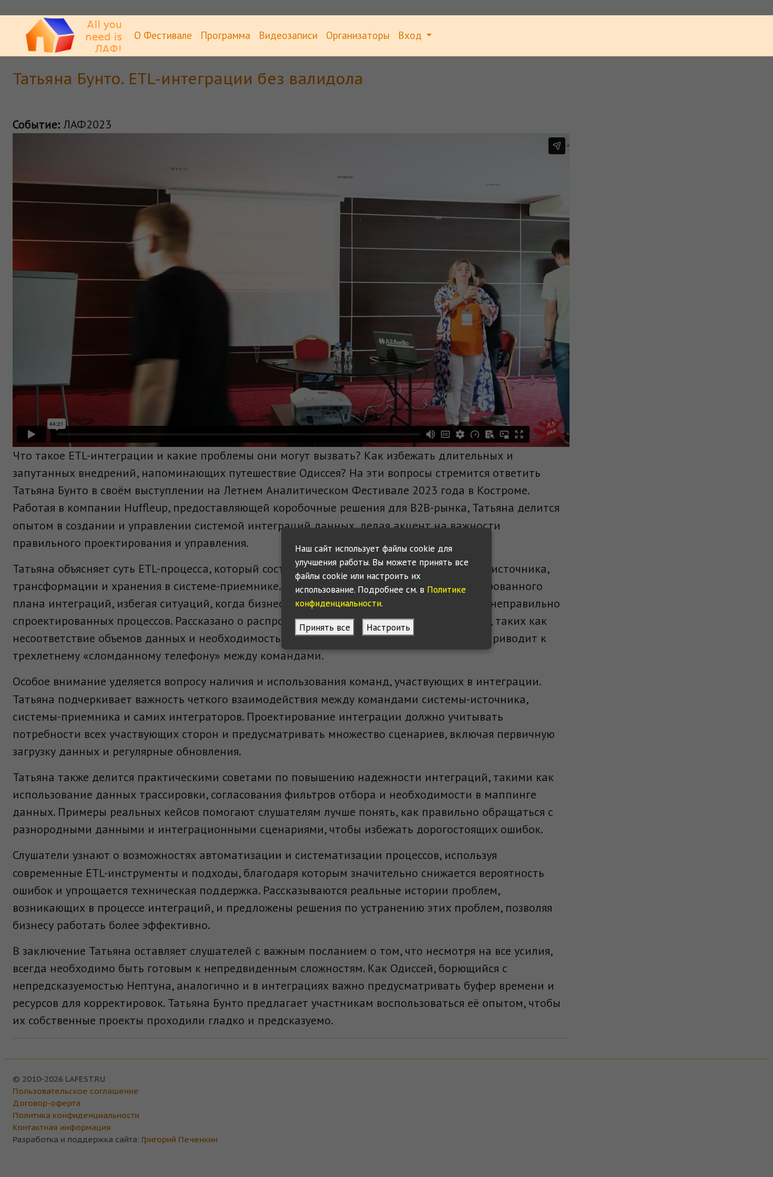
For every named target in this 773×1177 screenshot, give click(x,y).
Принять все (324, 627)
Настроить (388, 627)
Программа (225, 35)
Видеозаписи (288, 35)
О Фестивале (163, 35)
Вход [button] (411, 35)
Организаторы (358, 35)
